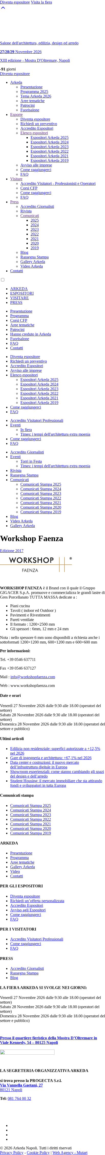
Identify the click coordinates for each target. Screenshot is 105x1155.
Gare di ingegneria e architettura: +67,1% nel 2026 (50, 758)
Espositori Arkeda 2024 (50, 142)
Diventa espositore (15, 74)
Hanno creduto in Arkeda (30, 334)
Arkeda (16, 82)
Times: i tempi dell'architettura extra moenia (55, 434)
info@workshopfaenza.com (32, 677)
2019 (35, 248)
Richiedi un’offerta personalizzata (37, 901)
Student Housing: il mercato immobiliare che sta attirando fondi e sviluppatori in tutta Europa (56, 783)
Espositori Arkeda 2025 (50, 137)
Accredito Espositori (36, 128)
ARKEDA (19, 289)
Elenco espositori (34, 133)
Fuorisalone (29, 110)
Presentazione (31, 87)
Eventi (15, 425)
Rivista (26, 211)
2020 (35, 243)
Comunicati (29, 215)
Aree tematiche (32, 101)
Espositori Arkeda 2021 (50, 156)
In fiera (26, 429)
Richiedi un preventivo (38, 124)
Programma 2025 (34, 91)
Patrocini (27, 105)
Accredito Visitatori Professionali (36, 420)
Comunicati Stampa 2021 (40, 503)
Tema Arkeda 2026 (35, 96)
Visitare (16, 179)
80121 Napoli (21, 1087)
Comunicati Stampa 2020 (40, 507)
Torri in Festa (31, 461)
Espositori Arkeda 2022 (50, 151)
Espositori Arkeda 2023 (50, 147)
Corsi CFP (28, 188)
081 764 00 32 (19, 1098)
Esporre (16, 114)
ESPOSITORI (22, 293)
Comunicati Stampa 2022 (40, 498)
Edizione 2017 (11, 551)
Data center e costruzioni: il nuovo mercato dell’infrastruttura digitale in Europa (44, 764)
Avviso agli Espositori (28, 910)
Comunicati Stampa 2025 (40, 484)
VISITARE (19, 298)
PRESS (16, 302)
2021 (35, 238)
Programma (19, 316)
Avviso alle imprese (36, 165)
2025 (35, 220)
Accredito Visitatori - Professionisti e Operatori (58, 183)
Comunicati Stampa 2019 (40, 512)
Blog (24, 252)
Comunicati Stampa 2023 (40, 493)
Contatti (16, 271)
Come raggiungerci (35, 170)
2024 (35, 225)
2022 (35, 234)
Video (15, 871)
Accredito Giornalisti (37, 206)
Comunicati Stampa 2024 (40, 489)
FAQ (24, 174)
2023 (35, 229)
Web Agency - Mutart (69, 1152)
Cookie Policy (38, 1152)
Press (14, 202)
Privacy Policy (11, 1152)
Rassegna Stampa (34, 257)
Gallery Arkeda (32, 261)
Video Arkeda (31, 266)
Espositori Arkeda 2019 (50, 160)
